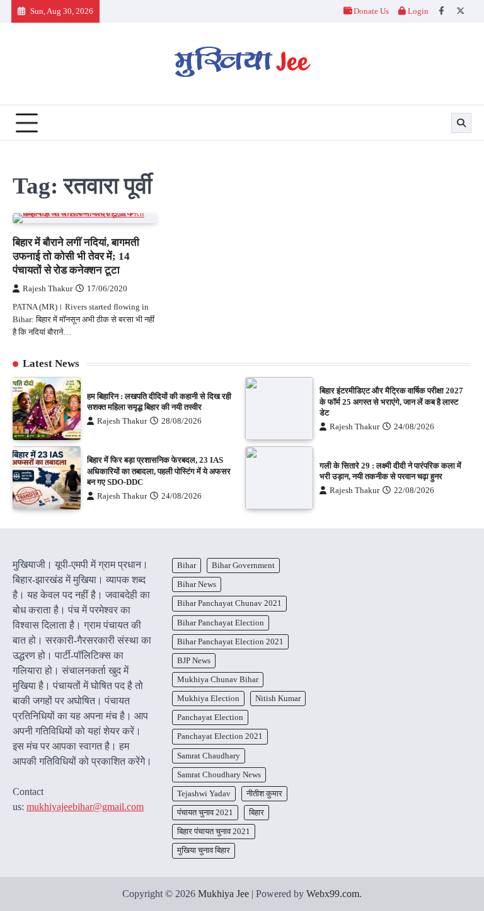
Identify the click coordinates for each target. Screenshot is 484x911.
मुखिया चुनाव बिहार (203, 850)
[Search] (461, 122)
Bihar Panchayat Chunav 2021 (229, 603)
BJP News (193, 660)
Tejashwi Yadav (204, 793)
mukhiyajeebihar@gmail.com (85, 806)
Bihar (186, 565)
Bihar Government (243, 565)
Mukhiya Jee (223, 893)
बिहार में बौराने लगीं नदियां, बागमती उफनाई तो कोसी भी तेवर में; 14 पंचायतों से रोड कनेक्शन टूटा (76, 256)
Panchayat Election (210, 717)
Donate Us (371, 11)
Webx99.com (332, 893)
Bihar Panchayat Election (220, 622)
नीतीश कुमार (264, 793)
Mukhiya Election (208, 698)
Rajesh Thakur (47, 288)
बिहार (256, 812)
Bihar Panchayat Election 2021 (230, 641)
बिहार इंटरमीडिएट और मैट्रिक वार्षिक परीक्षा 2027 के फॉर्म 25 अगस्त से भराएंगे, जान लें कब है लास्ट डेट (391, 401)
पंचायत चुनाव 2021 (205, 812)
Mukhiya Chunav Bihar (217, 679)
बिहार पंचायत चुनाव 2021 (213, 831)
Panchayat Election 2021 (220, 736)
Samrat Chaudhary (208, 755)
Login (417, 11)
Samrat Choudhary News (219, 774)
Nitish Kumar (278, 698)
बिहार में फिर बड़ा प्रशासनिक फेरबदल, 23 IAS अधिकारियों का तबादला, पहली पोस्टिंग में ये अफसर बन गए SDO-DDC (159, 471)
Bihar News (196, 584)
